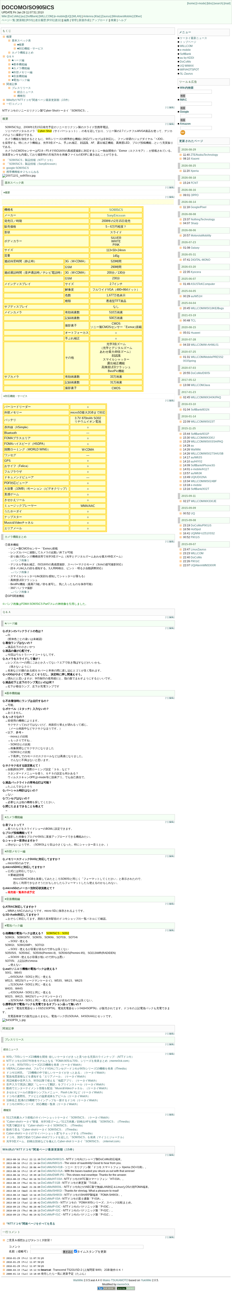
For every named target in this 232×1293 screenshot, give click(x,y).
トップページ (188, 42)
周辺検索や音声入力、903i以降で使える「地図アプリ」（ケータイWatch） (52, 1080)
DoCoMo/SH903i (51, 1194)
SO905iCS (116, 209)
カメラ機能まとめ (23, 52)
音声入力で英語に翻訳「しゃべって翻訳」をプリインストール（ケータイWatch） (56, 1084)
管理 (74, 20)
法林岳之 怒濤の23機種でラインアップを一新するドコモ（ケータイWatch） (52, 1100)
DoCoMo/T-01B (50, 1182)
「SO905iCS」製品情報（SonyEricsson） (32, 163)
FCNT (194, 183)
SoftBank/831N (200, 409)
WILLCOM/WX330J (203, 437)
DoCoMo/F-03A (50, 1198)
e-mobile (185, 49)
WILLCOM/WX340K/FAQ (206, 397)
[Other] (137, 16)
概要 (9, 36)
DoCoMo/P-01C (51, 1214)
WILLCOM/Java (200, 385)
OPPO (194, 195)
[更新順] (20, 20)
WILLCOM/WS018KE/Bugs (207, 308)
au (192, 445)
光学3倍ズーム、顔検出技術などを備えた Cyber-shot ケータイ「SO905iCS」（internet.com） (64, 1141)
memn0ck (123, 1284)
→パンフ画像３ (19, 591)
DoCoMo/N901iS (51, 1163)
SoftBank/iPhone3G (203, 465)
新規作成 (84, 20)
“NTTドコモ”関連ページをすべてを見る (30, 1223)
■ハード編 (18, 60)
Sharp (194, 223)
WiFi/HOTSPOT (189, 69)
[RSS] (29, 20)
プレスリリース (21, 88)
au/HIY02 (196, 461)
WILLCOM (186, 46)
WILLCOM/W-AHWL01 (205, 344)
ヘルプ (122, 20)
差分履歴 (40, 20)
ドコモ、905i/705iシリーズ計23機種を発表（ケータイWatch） (44, 1064)
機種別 (21, 95)
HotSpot (196, 529)
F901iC (195, 561)
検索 (113, 20)
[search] (218, 3)
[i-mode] (201, 3)
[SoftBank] (32, 16)
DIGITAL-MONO (200, 259)
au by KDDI (187, 57)
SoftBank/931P (200, 433)
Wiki (4, 16)
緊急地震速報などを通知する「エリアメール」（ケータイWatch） (46, 1076)
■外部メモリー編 (22, 72)
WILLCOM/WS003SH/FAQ (207, 441)
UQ (193, 513)
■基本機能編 (19, 64)
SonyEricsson (116, 215)
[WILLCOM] (46, 16)
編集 (66, 20)
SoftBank (185, 54)
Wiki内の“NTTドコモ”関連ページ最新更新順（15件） (38, 100)
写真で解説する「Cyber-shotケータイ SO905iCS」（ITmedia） (45, 1125)
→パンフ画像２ (19, 572)
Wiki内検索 (186, 87)
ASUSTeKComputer (203, 284)
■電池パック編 (21, 80)
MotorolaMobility (201, 235)
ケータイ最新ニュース (193, 38)
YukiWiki (146, 1280)
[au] (23, 16)
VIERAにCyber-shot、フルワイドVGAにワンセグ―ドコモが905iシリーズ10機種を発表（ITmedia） (67, 1068)
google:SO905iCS (17, 168)
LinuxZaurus (198, 549)
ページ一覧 (8, 20)
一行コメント (14, 103)
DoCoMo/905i (49, 1202)
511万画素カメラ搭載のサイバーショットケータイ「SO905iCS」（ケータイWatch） (58, 1117)
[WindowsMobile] (122, 16)
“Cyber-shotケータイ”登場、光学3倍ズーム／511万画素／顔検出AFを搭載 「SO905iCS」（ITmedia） (68, 1121)
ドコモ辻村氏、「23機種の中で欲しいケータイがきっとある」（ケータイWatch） (56, 1072)
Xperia (195, 171)
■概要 (20, 44)
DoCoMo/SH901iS (52, 1159)
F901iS (195, 537)
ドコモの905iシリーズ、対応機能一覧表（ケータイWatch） (42, 1104)
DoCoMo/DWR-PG (52, 1174)
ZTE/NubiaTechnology (204, 154)
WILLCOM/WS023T (203, 421)
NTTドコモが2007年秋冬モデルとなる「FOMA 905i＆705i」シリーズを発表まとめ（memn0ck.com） (68, 1060)
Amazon (185, 123)
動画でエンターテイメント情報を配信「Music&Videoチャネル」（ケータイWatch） (57, 1088)
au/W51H (196, 296)
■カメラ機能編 (21, 68)
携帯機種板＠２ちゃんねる (22, 171)
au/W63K (196, 473)
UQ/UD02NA (199, 477)
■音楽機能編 (19, 76)
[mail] (227, 3)
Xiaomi (195, 158)
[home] (191, 3)
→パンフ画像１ (19, 560)
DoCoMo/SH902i (51, 1190)
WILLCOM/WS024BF (204, 481)
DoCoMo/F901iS (201, 525)
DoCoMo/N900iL (51, 1186)
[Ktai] (97, 16)
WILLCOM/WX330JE (203, 501)
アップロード (100, 20)
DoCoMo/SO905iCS (28, 7)
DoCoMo (185, 61)
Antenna (88, 16)
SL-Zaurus (186, 73)
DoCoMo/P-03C (51, 1206)
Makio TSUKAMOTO (115, 1280)
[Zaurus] (106, 16)
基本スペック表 (21, 40)
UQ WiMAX (187, 65)
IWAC (183, 99)
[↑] (166, 107)
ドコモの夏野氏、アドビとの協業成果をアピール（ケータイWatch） (48, 1096)
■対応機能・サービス (30, 48)
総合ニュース (25, 92)
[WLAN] (76, 16)
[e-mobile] (60, 16)
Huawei (195, 332)
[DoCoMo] (13, 16)
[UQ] (68, 16)
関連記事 (11, 84)
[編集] (171, 107)
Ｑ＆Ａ (10, 56)
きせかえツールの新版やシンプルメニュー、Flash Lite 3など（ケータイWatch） (55, 1092)
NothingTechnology (203, 219)
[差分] (57, 20)
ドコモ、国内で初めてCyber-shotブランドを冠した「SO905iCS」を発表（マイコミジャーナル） (66, 1137)
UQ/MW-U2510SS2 (203, 533)
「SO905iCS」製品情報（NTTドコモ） (30, 160)
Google (184, 111)
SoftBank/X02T (200, 489)
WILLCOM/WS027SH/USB (207, 453)
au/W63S (196, 457)
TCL (193, 320)
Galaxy (195, 247)
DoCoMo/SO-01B (52, 1167)
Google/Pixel (198, 207)
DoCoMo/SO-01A (51, 1171)
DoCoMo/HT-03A (51, 1179)
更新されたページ (191, 141)
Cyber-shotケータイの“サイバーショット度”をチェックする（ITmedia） (50, 1133)
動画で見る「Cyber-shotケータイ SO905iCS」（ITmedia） (42, 1129)
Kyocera (196, 272)
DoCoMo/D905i (200, 373)
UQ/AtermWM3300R (203, 565)
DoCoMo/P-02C (51, 1210)
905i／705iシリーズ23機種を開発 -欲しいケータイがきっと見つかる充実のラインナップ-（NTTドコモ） (70, 1056)
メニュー (185, 32)
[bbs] (210, 3)
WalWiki (196, 449)
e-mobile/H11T (200, 469)
